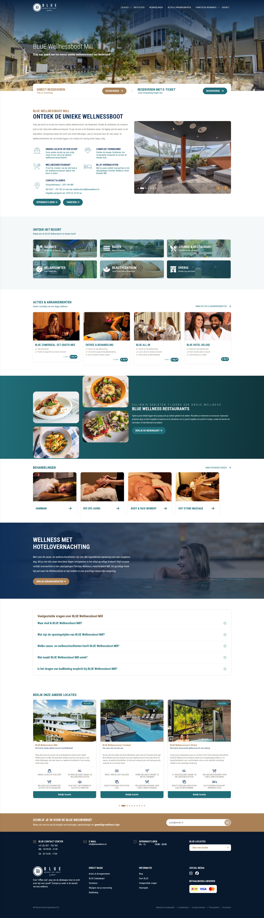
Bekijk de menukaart (147, 430)
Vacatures (93, 883)
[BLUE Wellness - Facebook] (197, 873)
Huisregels (143, 887)
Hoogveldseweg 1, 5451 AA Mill (59, 184)
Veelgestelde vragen (148, 883)
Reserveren (112, 90)
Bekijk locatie (64, 794)
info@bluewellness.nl (97, 844)
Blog (141, 873)
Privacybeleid (214, 907)
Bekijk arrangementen (50, 581)
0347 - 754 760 (55, 189)
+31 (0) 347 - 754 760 (48, 845)
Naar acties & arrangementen (211, 306)
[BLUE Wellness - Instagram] (191, 873)
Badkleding (93, 892)
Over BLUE (143, 878)
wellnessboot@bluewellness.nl (86, 189)
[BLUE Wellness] (44, 7)
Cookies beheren (198, 907)
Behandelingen (156, 7)
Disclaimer (227, 907)
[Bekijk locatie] (64, 721)
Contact (225, 7)
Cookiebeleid (183, 907)
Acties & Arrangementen (179, 7)
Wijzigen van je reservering (100, 887)
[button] (132, 623)
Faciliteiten (139, 7)
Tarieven (71, 202)
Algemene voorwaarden (165, 907)
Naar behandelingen (216, 467)
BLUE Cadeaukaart (97, 878)
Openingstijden (45, 202)
